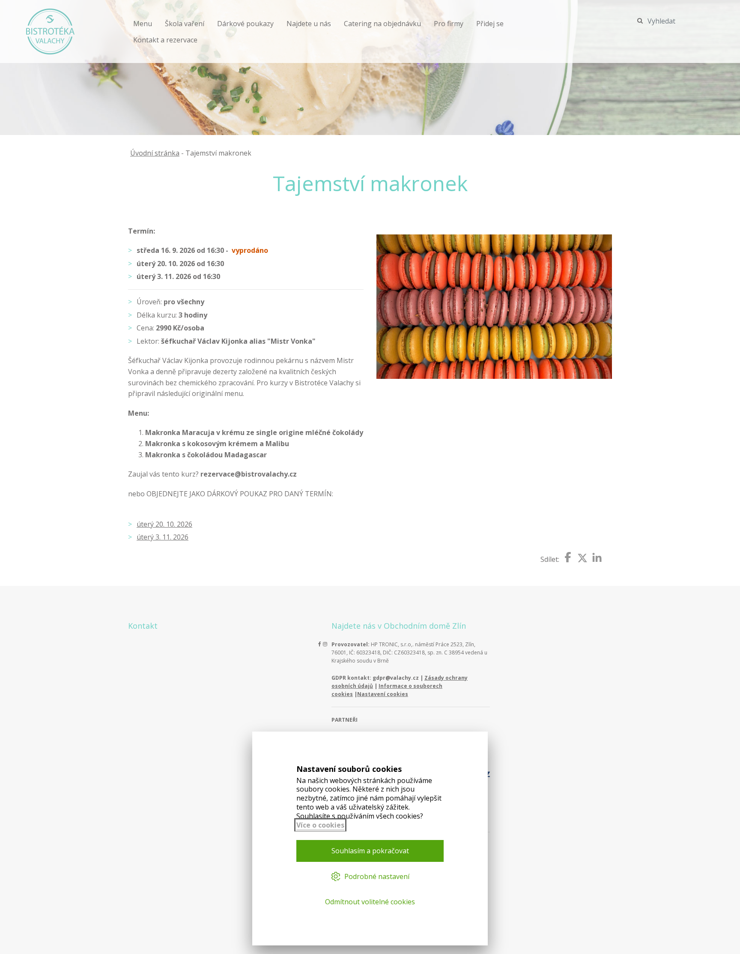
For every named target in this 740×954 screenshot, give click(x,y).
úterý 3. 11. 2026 (162, 537)
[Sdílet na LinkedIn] (597, 558)
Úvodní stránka (154, 153)
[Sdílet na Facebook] (567, 557)
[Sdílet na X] (582, 558)
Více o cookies (320, 825)
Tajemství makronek (218, 153)
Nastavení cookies (382, 694)
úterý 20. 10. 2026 (164, 524)
